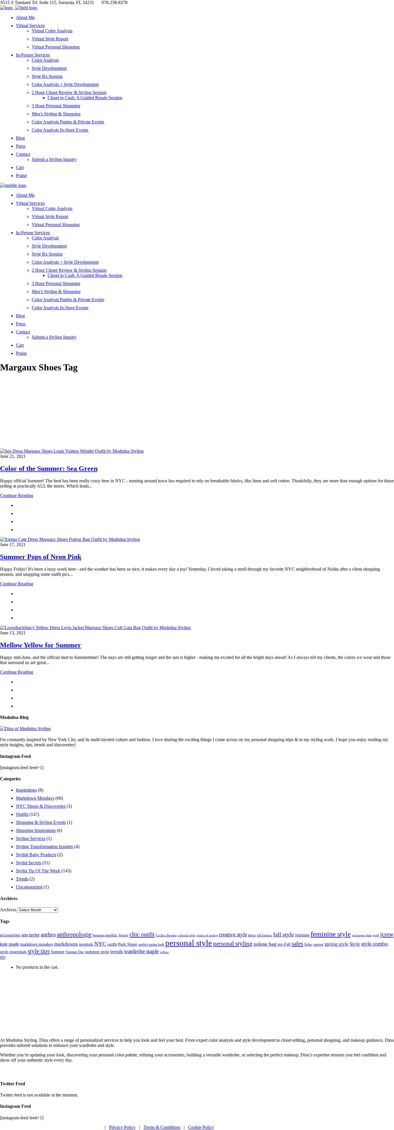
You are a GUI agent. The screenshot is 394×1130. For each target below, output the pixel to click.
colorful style (186, 935)
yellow (164, 952)
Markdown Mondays (35, 798)
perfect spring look (151, 944)
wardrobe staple (141, 951)
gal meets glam (362, 935)
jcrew (386, 934)
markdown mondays (36, 944)
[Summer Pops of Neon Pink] (70, 539)
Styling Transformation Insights (44, 846)
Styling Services (30, 838)
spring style (336, 944)
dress (252, 935)
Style (355, 944)
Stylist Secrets (28, 862)
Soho (308, 944)
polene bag (265, 944)
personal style (188, 942)
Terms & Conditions (161, 1127)
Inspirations (26, 790)
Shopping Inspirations (36, 830)
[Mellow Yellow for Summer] (95, 627)
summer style (97, 951)
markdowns (66, 944)
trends (116, 951)
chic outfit (142, 934)
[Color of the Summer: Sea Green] (72, 451)
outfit (112, 944)
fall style (283, 935)
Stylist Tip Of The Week (38, 870)
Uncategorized (29, 886)
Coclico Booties (166, 935)
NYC (100, 944)
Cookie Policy (201, 1127)
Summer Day (75, 952)
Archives (8, 909)
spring (318, 944)
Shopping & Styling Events (41, 822)
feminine (302, 935)
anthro (48, 935)
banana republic (105, 935)
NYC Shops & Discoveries (40, 806)
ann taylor (30, 935)
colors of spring (206, 935)
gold (376, 935)
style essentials (13, 951)
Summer (58, 951)
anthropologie (74, 934)
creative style (233, 935)
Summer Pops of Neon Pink (40, 557)
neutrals (86, 944)
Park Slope (127, 944)
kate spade (9, 944)
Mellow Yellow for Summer (40, 645)
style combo (374, 944)
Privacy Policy (122, 1127)
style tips (39, 951)
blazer (123, 935)
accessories (10, 934)
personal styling (232, 943)
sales (297, 943)
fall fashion (264, 935)
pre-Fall (283, 944)
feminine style (331, 934)
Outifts (22, 814)
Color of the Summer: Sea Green (48, 468)
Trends (22, 878)
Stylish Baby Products (36, 854)
